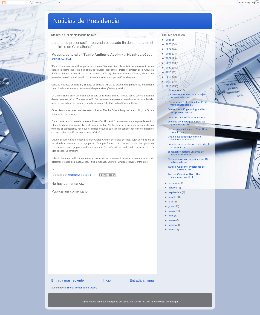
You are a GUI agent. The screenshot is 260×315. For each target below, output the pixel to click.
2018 (169, 77)
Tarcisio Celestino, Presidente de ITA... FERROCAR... (186, 168)
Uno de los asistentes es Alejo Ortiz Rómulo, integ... (187, 130)
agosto (173, 197)
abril (171, 215)
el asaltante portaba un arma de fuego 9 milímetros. (186, 153)
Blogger (173, 301)
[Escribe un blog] (104, 175)
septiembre (175, 192)
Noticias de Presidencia (86, 20)
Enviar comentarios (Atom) (82, 287)
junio (172, 206)
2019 (169, 72)
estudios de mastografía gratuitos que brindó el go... (186, 123)
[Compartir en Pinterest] (114, 175)
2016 (169, 86)
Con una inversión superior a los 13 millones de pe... (188, 160)
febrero (173, 225)
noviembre (175, 183)
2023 (169, 53)
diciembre (174, 90)
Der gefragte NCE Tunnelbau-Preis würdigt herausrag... (187, 103)
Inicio (107, 280)
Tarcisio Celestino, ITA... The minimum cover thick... (184, 175)
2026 (169, 39)
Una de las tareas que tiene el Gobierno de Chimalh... (184, 138)
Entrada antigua (142, 280)
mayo (172, 211)
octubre (173, 187)
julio (171, 201)
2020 (169, 67)
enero (172, 229)
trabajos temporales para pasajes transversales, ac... (186, 96)
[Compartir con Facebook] (110, 175)
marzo (172, 220)
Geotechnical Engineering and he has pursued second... (186, 111)
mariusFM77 (137, 301)
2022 (169, 58)
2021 (169, 63)
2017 (169, 81)
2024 (169, 49)
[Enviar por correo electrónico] (100, 175)
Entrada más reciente (67, 280)
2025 (169, 44)
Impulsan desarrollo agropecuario (187, 117)
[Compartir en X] (107, 175)
